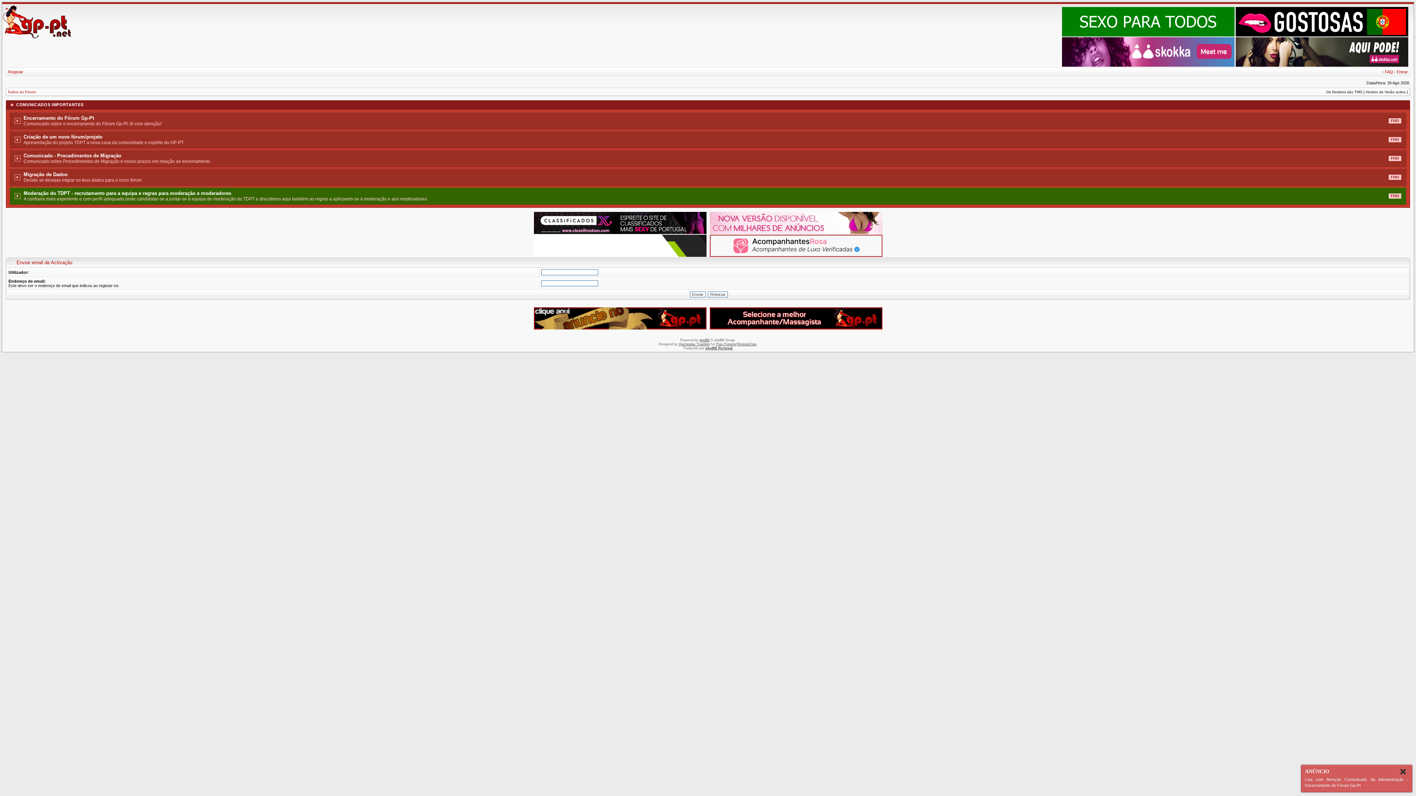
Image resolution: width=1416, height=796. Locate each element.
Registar (15, 72)
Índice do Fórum (22, 92)
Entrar (1402, 72)
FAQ (1389, 72)
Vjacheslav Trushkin (694, 344)
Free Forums (726, 344)
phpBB (704, 340)
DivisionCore (747, 344)
